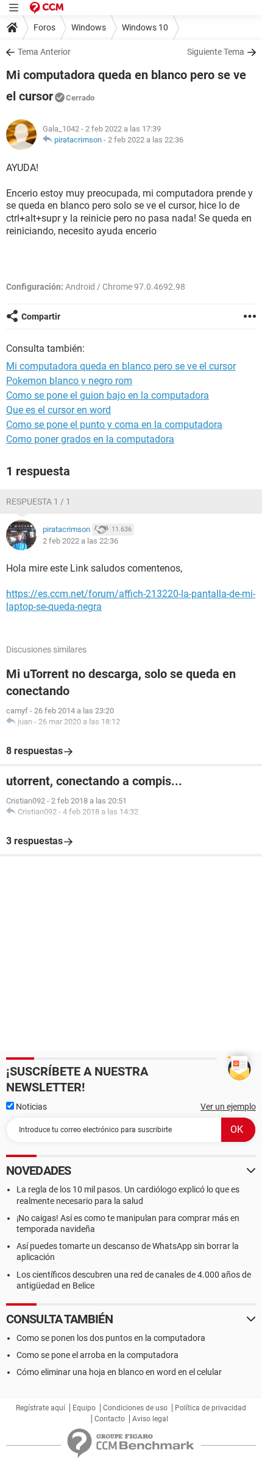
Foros (44, 27)
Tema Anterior (44, 52)
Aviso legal (150, 1419)
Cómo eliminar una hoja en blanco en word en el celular (119, 1372)
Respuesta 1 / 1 (38, 501)
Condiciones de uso (135, 1408)
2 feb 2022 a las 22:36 (145, 139)
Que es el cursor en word (58, 410)
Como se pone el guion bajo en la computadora (107, 395)
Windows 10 (145, 27)
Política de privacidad (210, 1408)
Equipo (84, 1408)
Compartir (40, 316)
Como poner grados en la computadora (90, 439)
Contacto (109, 1419)
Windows (88, 27)
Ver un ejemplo (228, 1106)
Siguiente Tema (215, 52)
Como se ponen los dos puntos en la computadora (110, 1338)
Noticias (30, 1106)
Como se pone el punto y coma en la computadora (114, 424)
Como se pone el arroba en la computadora (97, 1355)
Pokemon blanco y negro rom (69, 381)
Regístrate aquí (40, 1408)
